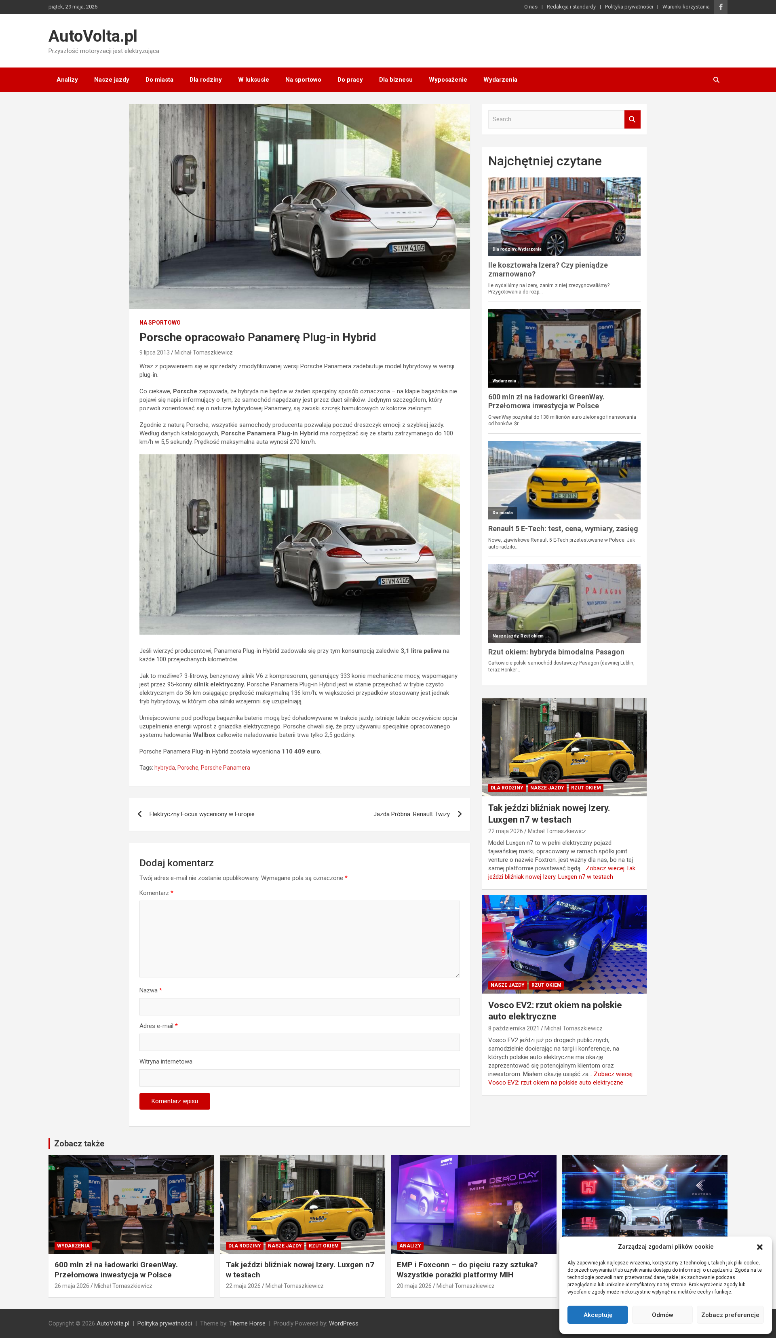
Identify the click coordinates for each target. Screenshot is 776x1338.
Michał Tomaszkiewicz (204, 352)
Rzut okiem (586, 788)
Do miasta (159, 79)
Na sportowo (303, 79)
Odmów (662, 1315)
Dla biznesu (396, 79)
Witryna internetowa (165, 1061)
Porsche (187, 767)
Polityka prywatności (629, 7)
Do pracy (350, 79)
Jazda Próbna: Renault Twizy (411, 814)
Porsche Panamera (225, 767)
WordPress (343, 1323)
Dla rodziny (206, 79)
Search (632, 119)
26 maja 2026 (72, 1286)
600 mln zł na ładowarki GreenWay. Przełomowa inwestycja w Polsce (116, 1269)
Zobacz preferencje (730, 1315)
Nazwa (150, 990)
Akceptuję (598, 1315)
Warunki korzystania (686, 7)
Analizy (67, 79)
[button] (760, 1247)
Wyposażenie (448, 79)
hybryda (164, 767)
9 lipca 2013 (154, 352)
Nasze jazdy (111, 79)
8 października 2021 (514, 1028)
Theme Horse (247, 1323)
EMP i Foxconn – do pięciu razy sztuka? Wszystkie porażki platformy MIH (467, 1269)
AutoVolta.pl (92, 36)
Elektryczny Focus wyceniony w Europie (202, 814)
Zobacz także (79, 1143)
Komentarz (156, 893)
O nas (531, 7)
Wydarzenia (500, 79)
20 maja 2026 (414, 1286)
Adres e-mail (158, 1026)
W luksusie (253, 79)
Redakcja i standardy (571, 7)
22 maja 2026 (505, 831)
